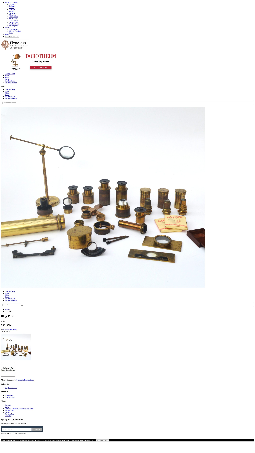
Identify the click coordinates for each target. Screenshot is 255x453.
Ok (97, 440)
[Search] (22, 305)
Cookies (7, 412)
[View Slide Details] (32, 70)
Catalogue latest (10, 74)
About (7, 75)
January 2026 (9, 395)
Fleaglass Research (11, 83)
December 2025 (10, 397)
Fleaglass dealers (10, 81)
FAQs (7, 407)
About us (8, 405)
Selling (7, 77)
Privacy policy (104, 440)
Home (7, 309)
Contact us (8, 416)
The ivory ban (9, 414)
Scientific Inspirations (10, 329)
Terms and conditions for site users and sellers (19, 408)
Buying (7, 79)
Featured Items (9, 410)
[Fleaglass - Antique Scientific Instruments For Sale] (15, 49)
